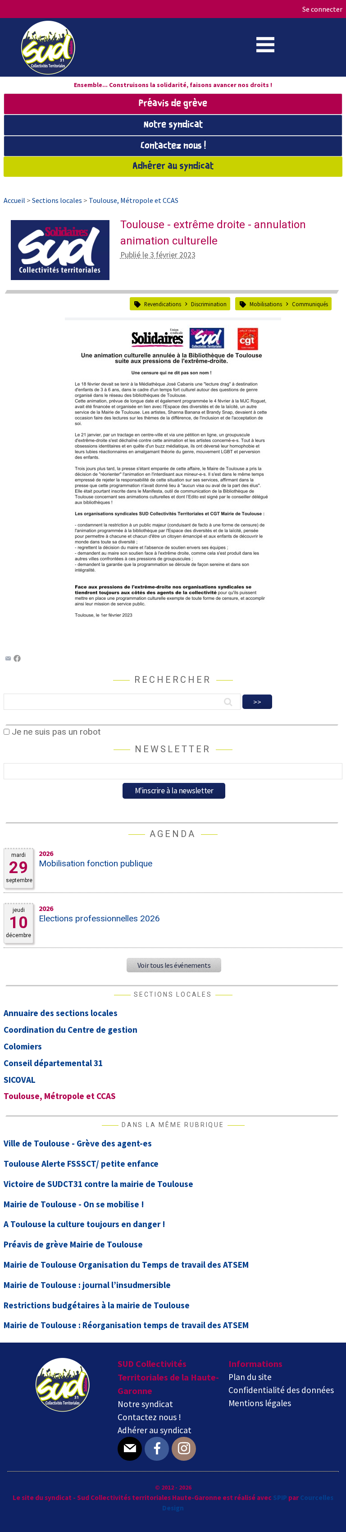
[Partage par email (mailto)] (8, 658)
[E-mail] (130, 1449)
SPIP (280, 1497)
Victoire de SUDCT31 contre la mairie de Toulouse (98, 1183)
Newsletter (173, 749)
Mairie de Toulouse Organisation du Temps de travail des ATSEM (126, 1264)
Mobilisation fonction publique (95, 863)
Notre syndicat (173, 125)
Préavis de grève (173, 104)
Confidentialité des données (281, 1390)
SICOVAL (20, 1079)
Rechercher (172, 679)
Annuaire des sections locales (61, 1013)
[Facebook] (17, 658)
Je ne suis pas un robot (54, 732)
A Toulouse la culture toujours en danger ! (84, 1224)
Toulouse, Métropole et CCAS (60, 1095)
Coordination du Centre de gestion (70, 1029)
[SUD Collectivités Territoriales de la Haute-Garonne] (48, 71)
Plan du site (250, 1376)
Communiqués (310, 304)
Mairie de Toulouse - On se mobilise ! (74, 1204)
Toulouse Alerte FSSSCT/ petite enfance (81, 1163)
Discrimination (209, 304)
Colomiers (23, 1046)
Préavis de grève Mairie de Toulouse (73, 1244)
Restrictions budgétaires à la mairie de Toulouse (97, 1305)
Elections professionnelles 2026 (99, 918)
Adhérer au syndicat (173, 166)
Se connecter (322, 9)
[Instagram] (184, 1449)
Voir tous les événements (173, 965)
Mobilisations (266, 304)
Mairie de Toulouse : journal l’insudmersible (87, 1284)
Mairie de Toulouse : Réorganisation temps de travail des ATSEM (126, 1325)
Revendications (162, 304)
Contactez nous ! (173, 146)
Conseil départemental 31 (53, 1063)
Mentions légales (259, 1403)
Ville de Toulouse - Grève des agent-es (78, 1143)
